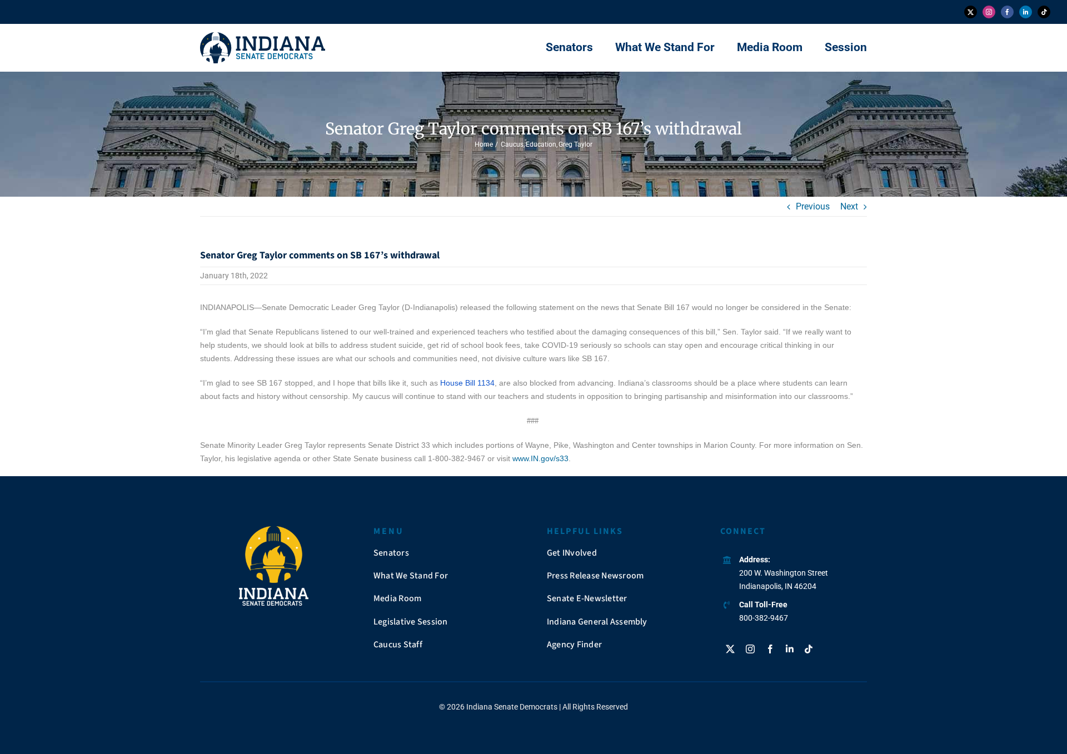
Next (849, 206)
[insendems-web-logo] (262, 36)
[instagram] (989, 12)
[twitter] (970, 12)
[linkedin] (1025, 12)
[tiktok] (1044, 12)
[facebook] (1007, 12)
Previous (813, 206)
